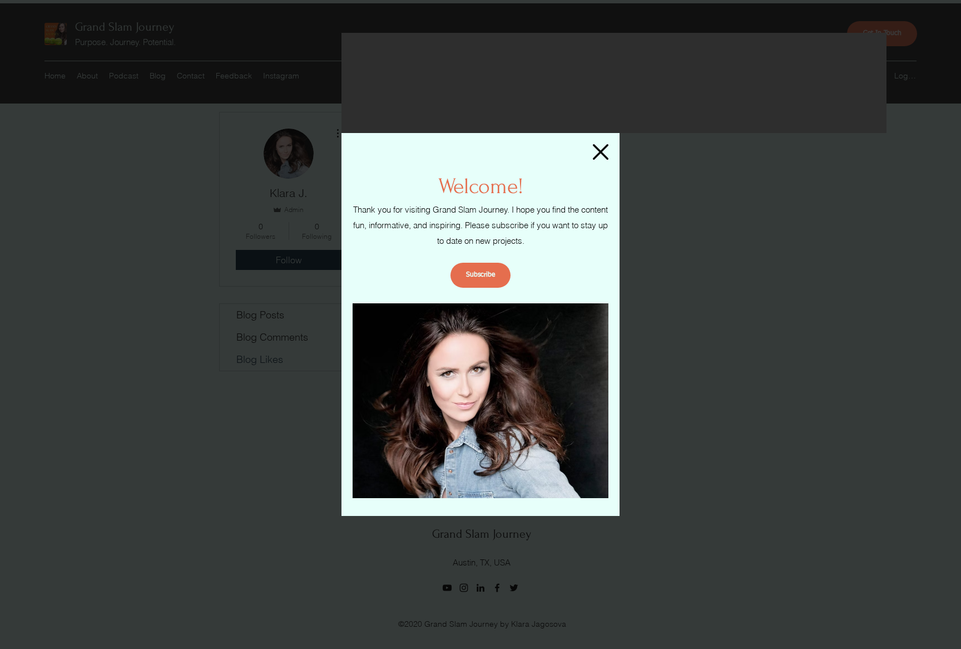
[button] (600, 152)
